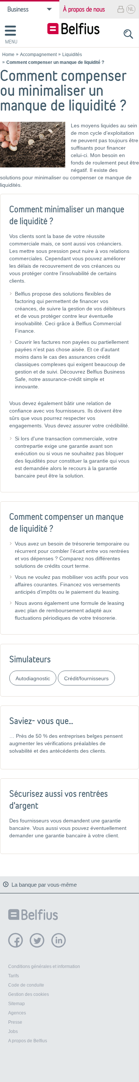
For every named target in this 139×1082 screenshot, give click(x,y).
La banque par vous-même (44, 884)
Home (8, 54)
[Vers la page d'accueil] (73, 29)
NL (131, 9)
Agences (17, 1013)
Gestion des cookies (28, 994)
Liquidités (72, 54)
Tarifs (13, 975)
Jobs (13, 1031)
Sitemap (16, 1003)
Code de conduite (26, 985)
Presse (15, 1022)
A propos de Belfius (27, 1040)
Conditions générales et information (44, 966)
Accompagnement (38, 54)
